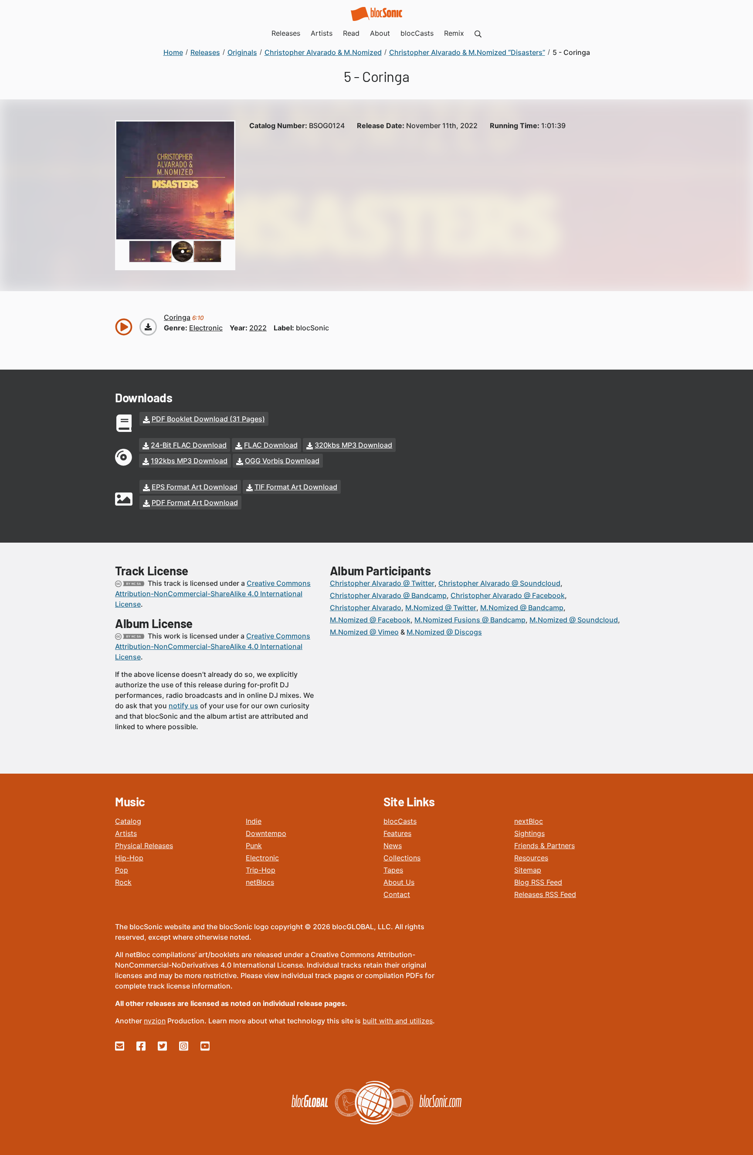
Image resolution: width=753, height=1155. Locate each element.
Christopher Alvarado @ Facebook (508, 595)
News (392, 845)
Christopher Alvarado (365, 607)
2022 (258, 327)
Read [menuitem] (351, 33)
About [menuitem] (380, 33)
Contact (396, 894)
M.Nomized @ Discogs (444, 632)
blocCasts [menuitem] (417, 33)
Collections (402, 857)
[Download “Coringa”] (148, 327)
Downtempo (266, 833)
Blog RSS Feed (538, 882)
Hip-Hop (129, 857)
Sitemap (527, 870)
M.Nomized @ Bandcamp (521, 607)
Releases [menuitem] (285, 33)
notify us (183, 705)
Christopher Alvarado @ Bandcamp (388, 595)
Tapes (393, 870)
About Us (398, 882)
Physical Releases (144, 845)
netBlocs (260, 882)
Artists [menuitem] (321, 33)
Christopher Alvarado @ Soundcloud (499, 583)
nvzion (155, 1020)
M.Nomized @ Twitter (440, 607)
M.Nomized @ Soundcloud (573, 619)
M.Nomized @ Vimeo (364, 632)
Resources (531, 857)
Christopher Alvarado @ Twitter (382, 583)
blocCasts (400, 821)
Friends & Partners (544, 845)
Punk (254, 845)
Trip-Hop (260, 870)
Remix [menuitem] (454, 33)
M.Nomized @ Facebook (370, 619)
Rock (123, 882)
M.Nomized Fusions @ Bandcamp (470, 619)
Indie (253, 821)
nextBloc (528, 821)
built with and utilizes (398, 1020)
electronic (206, 327)
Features (397, 833)
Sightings (529, 833)
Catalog (128, 821)
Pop (121, 870)
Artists (126, 833)
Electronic (262, 857)
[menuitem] (478, 33)
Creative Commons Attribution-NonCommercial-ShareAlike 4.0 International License (213, 593)
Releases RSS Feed (545, 894)
